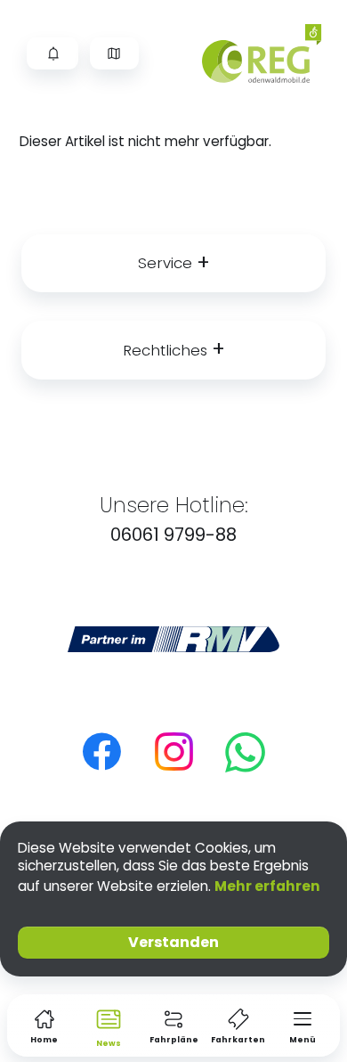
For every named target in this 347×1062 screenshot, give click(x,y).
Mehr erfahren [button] (267, 886)
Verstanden (173, 942)
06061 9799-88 (173, 534)
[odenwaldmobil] (269, 53)
